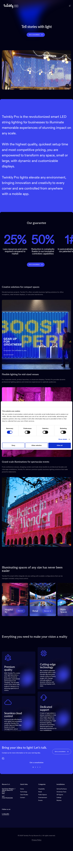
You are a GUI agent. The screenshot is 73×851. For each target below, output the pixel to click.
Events (40, 800)
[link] (20, 611)
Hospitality (41, 789)
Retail (40, 791)
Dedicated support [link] (46, 708)
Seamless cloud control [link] (13, 715)
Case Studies (24, 794)
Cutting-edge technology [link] (48, 666)
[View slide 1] (33, 767)
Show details (62, 439)
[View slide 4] (40, 767)
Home (22, 789)
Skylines (59, 800)
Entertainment (42, 797)
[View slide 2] (35, 767)
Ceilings (59, 797)
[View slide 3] (37, 767)
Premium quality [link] (9, 668)
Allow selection (36, 445)
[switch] (27, 432)
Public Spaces (42, 794)
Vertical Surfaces (62, 789)
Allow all (59, 445)
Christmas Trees (61, 791)
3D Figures (60, 794)
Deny (13, 445)
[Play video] (36, 70)
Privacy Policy (36, 840)
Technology (23, 791)
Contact (22, 797)
